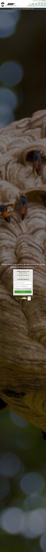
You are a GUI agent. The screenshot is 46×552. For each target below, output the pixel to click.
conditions (23, 289)
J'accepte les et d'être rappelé (23, 289)
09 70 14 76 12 (38, 4)
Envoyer (23, 292)
